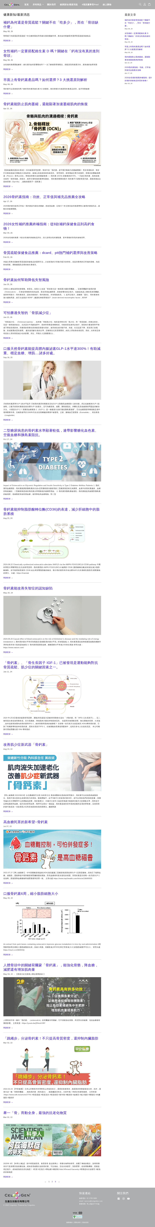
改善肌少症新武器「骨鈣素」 (26, 744)
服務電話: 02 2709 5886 (88, 1198)
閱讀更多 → (8, 40)
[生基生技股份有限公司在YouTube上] (128, 1200)
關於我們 (51, 4)
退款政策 (85, 1222)
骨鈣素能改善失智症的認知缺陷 (28, 588)
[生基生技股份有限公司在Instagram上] (123, 1200)
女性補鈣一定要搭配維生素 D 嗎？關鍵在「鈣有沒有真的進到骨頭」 (137, 36)
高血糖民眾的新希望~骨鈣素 (25, 822)
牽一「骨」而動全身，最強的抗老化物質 (35, 1113)
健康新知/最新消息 (69, 4)
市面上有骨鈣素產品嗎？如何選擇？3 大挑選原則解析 (45, 80)
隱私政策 (77, 1222)
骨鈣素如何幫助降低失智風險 (26, 280)
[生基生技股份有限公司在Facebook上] (118, 1200)
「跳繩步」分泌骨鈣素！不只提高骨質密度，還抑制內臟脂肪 (50, 1038)
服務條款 (69, 1222)
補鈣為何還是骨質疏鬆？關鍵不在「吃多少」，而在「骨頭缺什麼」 (137, 23)
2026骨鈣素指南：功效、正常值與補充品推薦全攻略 (44, 197)
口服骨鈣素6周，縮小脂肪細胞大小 (30, 893)
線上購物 (107, 4)
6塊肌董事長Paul (90, 4)
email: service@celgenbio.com (91, 1201)
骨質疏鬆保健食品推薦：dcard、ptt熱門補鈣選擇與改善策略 (50, 253)
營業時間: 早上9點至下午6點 (89, 1204)
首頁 (26, 4)
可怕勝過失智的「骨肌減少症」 (28, 313)
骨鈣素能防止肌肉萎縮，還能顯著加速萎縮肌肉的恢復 (45, 104)
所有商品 (37, 4)
